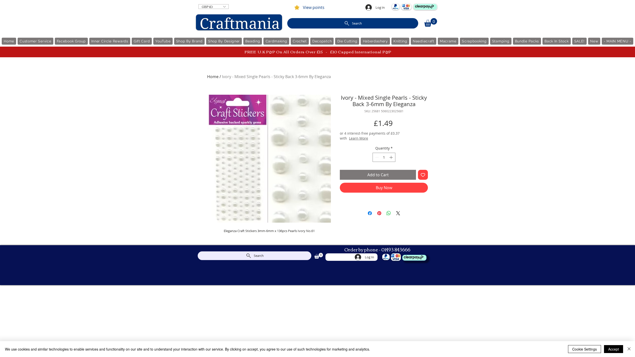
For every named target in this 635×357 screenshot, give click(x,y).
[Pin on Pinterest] (379, 213)
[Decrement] (376, 157)
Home (213, 76)
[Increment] (391, 157)
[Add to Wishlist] (423, 175)
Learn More (378, 138)
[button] (213, 6)
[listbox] (213, 6)
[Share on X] (398, 213)
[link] (430, 22)
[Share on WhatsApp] (389, 213)
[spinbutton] (384, 157)
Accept (613, 349)
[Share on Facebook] (370, 213)
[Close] (629, 349)
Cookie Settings (584, 349)
